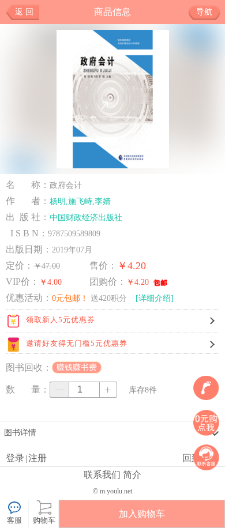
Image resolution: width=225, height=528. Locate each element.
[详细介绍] (155, 298)
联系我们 (102, 475)
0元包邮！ (70, 298)
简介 (132, 475)
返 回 (24, 11)
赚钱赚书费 (77, 367)
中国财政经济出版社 (86, 217)
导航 (204, 11)
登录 (15, 458)
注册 (37, 458)
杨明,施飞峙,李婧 (80, 201)
